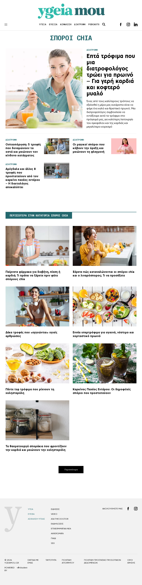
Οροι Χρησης (131, 561)
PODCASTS (94, 24)
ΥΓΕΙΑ (42, 24)
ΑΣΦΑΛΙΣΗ (65, 24)
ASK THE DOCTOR (59, 518)
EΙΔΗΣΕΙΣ (55, 509)
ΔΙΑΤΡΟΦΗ (79, 24)
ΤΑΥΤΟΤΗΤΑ (51, 560)
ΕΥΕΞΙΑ (53, 24)
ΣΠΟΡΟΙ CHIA (71, 38)
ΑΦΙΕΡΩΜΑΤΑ (57, 533)
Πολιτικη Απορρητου (68, 561)
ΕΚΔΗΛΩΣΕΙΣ (57, 523)
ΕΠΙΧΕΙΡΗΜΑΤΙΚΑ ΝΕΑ (61, 528)
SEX (53, 543)
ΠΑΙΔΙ (53, 538)
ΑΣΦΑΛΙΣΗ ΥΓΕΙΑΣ (36, 518)
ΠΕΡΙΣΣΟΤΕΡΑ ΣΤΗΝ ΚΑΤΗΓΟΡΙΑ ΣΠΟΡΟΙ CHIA (39, 215)
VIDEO (54, 514)
